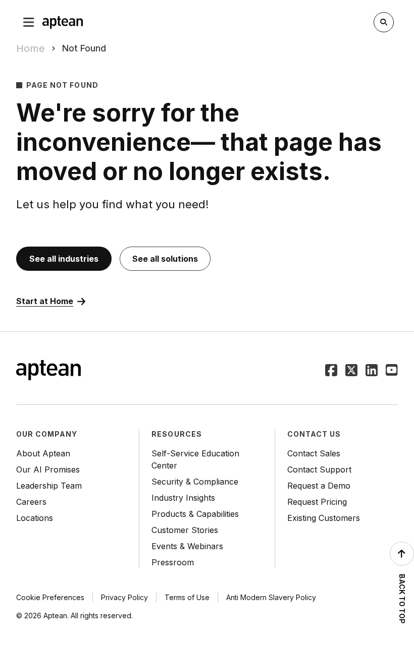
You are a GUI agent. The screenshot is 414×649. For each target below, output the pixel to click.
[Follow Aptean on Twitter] (351, 371)
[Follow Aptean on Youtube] (392, 371)
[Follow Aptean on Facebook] (331, 371)
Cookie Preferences (50, 597)
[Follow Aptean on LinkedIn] (372, 371)
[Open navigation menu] (28, 22)
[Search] (384, 22)
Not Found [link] (84, 48)
